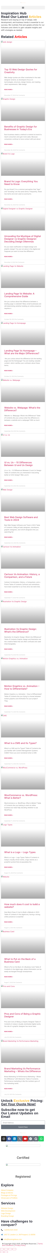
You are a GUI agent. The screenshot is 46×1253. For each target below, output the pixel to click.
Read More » (8, 89)
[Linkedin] (14, 1138)
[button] (23, 7)
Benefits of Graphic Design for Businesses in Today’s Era (20, 128)
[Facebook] (9, 1138)
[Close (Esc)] (14, 1249)
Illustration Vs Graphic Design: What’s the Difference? (20, 630)
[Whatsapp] (41, 1138)
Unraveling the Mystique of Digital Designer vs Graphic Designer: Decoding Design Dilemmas (22, 239)
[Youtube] (25, 1138)
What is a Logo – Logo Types (20, 852)
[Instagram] (3, 1138)
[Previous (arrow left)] (2, 1252)
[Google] (36, 1138)
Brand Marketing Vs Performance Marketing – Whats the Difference (22, 1070)
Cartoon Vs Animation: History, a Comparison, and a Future (22, 575)
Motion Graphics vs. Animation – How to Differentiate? (21, 687)
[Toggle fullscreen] (6, 1249)
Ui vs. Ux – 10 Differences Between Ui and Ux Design (18, 464)
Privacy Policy (20, 1245)
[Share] (10, 1249)
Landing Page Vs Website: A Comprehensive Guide (19, 295)
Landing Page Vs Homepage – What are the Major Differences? (22, 352)
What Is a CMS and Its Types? (20, 743)
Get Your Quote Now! (18, 1104)
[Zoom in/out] (2, 1249)
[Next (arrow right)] (6, 1252)
